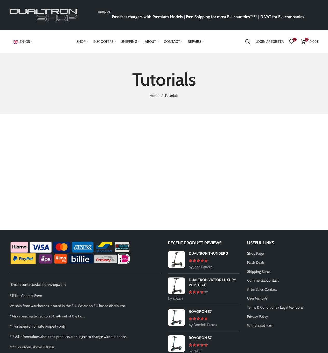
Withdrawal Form (260, 325)
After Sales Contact (262, 289)
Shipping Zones (259, 271)
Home (154, 95)
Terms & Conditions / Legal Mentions (275, 307)
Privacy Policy (257, 316)
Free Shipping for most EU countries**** (221, 16)
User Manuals (257, 298)
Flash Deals (255, 262)
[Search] (247, 41)
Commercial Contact (263, 280)
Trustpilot (104, 12)
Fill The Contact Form (26, 295)
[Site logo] (43, 14)
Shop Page (255, 253)
